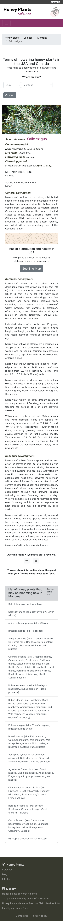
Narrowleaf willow (15, 148)
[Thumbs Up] (36, 561)
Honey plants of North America (19, 893)
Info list (6, 879)
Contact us (22, 915)
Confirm (9, 95)
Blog (4, 874)
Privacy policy (39, 915)
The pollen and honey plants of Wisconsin (25, 898)
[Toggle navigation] (6, 23)
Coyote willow (34, 148)
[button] (6, 119)
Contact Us (55, 2)
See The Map (31, 268)
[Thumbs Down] (27, 561)
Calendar (7, 869)
